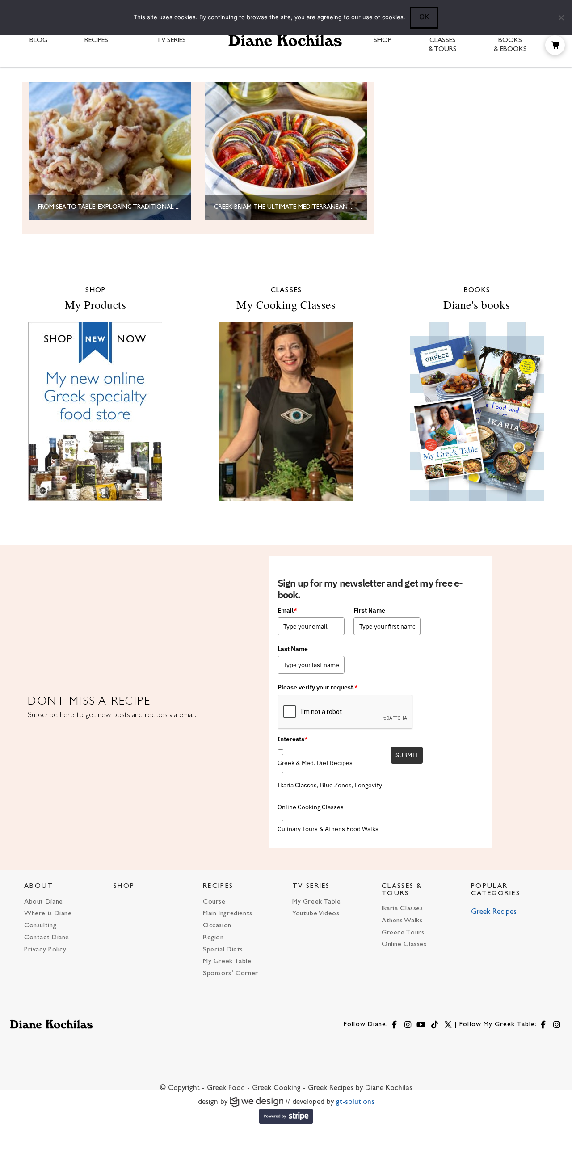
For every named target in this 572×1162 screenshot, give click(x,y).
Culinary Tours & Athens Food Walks (328, 829)
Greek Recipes (494, 912)
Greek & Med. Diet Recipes (315, 763)
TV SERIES (311, 886)
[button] (555, 45)
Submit (406, 755)
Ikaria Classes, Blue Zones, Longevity (330, 785)
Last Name (293, 649)
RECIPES (218, 886)
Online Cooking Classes (311, 807)
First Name (369, 610)
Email (287, 610)
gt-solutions (355, 1102)
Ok (424, 16)
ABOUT (39, 886)
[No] (560, 17)
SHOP (124, 886)
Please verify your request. (318, 687)
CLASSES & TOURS (402, 889)
